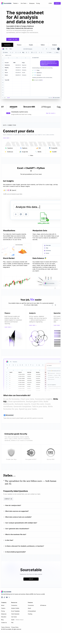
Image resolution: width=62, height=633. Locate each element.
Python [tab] (43, 44)
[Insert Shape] (36, 52)
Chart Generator (15, 614)
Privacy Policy (14, 627)
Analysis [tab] (54, 44)
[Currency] (16, 52)
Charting (30, 614)
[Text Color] (26, 52)
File (6, 48)
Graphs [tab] (31, 44)
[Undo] (10, 52)
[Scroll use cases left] (52, 305)
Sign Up (57, 3)
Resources (14, 602)
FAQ (12, 622)
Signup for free (12, 39)
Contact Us (8, 499)
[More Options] (44, 52)
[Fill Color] (29, 52)
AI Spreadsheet (32, 611)
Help (10, 48)
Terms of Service (5, 627)
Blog (2, 619)
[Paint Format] (34, 52)
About (2, 605)
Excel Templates (15, 611)
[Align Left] (39, 52)
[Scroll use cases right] (55, 305)
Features (15, 3)
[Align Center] (42, 52)
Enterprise (31, 3)
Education (3, 616)
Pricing (38, 3)
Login (50, 3)
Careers (3, 608)
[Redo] (13, 52)
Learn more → (6, 138)
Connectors (14, 605)
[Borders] (32, 52)
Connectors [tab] (7, 44)
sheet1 (8, 97)
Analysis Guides (15, 608)
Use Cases (23, 3)
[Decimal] (20, 52)
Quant (17, 619)
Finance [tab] (19, 44)
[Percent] (18, 52)
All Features (43, 605)
